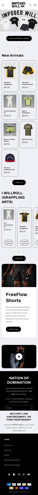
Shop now (13, 329)
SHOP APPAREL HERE (19, 38)
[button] (2, 5)
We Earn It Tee (27, 139)
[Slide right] (23, 252)
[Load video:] (19, 356)
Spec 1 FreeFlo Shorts (9, 140)
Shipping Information (12, 460)
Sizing (6, 455)
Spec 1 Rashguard (26, 112)
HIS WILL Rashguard (8, 83)
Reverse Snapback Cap (9, 168)
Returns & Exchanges (12, 465)
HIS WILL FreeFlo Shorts (27, 83)
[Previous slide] (14, 48)
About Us (7, 450)
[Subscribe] (31, 408)
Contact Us (8, 445)
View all (19, 182)
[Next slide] (23, 48)
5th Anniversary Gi (10, 112)
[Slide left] (14, 252)
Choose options (8, 242)
